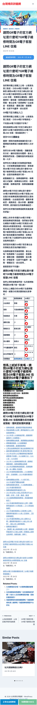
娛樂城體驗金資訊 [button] (10, 400)
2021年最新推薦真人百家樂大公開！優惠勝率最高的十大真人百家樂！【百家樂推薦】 (20, 513)
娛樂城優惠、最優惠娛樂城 (16, 446)
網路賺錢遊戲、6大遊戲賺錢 (16, 443)
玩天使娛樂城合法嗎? (14, 667)
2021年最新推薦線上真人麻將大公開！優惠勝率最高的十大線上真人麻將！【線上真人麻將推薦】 (19, 521)
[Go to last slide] (5, 660)
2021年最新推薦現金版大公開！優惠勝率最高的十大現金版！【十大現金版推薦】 (20, 505)
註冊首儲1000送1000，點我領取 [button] (16, 393)
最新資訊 (11, 29)
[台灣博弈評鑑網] (11, 4)
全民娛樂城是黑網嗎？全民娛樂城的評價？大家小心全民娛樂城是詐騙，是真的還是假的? (20, 594)
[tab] (14, 680)
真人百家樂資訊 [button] (9, 410)
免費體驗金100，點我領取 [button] (13, 391)
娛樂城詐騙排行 (12, 527)
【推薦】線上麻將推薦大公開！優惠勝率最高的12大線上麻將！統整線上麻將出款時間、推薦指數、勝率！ (20, 531)
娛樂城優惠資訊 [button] (9, 403)
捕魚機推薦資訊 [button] (9, 408)
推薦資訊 (5, 29)
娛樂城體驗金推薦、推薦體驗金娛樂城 (20, 441)
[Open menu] (33, 3)
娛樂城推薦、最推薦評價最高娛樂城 (19, 427)
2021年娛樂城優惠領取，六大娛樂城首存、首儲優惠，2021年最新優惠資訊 (19, 474)
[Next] (31, 660)
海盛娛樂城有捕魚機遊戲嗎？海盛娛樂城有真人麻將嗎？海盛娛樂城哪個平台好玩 (20, 602)
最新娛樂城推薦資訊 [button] (10, 396)
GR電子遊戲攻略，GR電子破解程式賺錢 (28, 620)
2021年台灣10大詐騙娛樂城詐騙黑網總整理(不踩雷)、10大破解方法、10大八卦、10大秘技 (20, 456)
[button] (13, 112)
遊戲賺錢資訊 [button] (8, 405)
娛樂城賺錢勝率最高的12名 (16, 490)
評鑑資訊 (17, 29)
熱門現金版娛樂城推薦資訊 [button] (13, 398)
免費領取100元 (27, 702)
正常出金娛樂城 (9, 702)
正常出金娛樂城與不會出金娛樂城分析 (20, 448)
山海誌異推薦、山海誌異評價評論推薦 (9, 619)
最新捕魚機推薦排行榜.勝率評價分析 (19, 451)
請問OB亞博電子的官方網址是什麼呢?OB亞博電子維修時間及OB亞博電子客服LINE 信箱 (18, 544)
